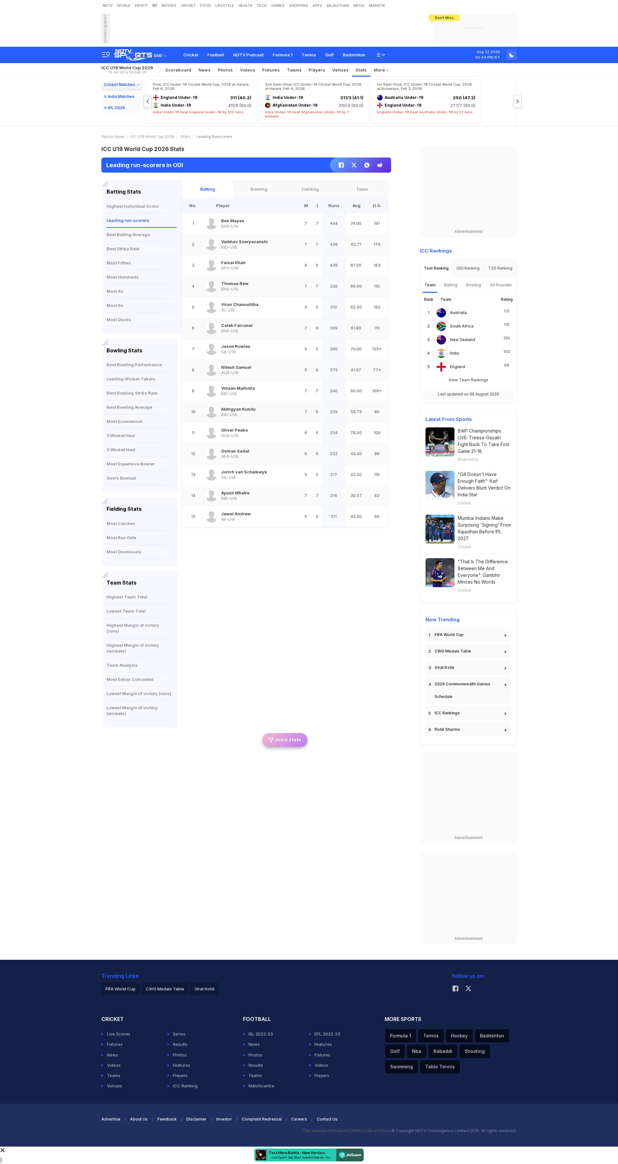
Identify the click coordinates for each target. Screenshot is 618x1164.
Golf (329, 54)
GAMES (278, 5)
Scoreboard (178, 69)
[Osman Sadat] (211, 453)
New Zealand (462, 339)
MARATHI (377, 5)
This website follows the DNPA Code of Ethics (347, 1130)
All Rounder (501, 284)
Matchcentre (261, 1085)
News (205, 69)
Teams (113, 1075)
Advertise (110, 1119)
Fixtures (271, 69)
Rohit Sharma (447, 729)
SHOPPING (298, 5)
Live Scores (118, 1033)
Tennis (309, 54)
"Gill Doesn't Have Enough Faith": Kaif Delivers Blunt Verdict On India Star (484, 484)
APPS (317, 5)
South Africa (461, 326)
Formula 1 (283, 54)
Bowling (258, 189)
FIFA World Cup (449, 634)
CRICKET (188, 5)
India (454, 353)
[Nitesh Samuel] (211, 370)
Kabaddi (443, 1051)
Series (179, 1033)
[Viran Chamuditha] (211, 307)
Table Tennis (440, 1066)
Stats (361, 69)
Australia (458, 312)
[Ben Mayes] (211, 223)
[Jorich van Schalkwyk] (211, 474)
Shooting (474, 1051)
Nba (416, 1051)
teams (294, 69)
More (380, 69)
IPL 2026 (116, 107)
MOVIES (169, 5)
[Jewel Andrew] (211, 516)
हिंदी (154, 5)
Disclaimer (196, 1119)
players (317, 69)
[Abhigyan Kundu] (211, 411)
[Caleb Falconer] (211, 328)
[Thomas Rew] (211, 286)
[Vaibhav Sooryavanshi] (211, 244)
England (457, 366)
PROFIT (141, 5)
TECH (262, 5)
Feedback (167, 1119)
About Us (139, 1119)
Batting (207, 189)
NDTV (108, 5)
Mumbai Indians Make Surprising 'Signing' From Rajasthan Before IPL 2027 (484, 528)
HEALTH (245, 5)
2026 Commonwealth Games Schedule (462, 690)
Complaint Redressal (262, 1119)
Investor (224, 1119)
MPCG (358, 5)
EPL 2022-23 (327, 1033)
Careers (299, 1119)
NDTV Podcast (248, 54)
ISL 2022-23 (260, 1033)
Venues (340, 69)
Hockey (459, 1035)
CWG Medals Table (453, 651)
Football (215, 54)
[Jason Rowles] (211, 349)
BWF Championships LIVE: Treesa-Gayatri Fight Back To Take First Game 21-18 (483, 441)
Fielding (310, 189)
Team (362, 189)
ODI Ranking (468, 268)
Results (180, 1044)
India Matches (121, 96)
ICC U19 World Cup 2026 (127, 69)
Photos (225, 69)
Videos (247, 69)
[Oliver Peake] (211, 432)
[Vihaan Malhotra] (211, 391)
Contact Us (327, 1119)
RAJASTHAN (338, 5)
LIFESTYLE (224, 5)
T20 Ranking (500, 268)
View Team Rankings (468, 379)
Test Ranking (436, 268)
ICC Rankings (447, 713)
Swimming (401, 1066)
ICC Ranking (185, 1085)
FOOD (205, 5)
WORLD (123, 5)
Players (180, 1075)
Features (181, 1065)
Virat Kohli (444, 667)
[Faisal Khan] (211, 265)
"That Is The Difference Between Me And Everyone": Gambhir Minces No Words (483, 572)
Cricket (190, 54)
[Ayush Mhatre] (211, 495)
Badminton (354, 54)
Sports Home (112, 136)
